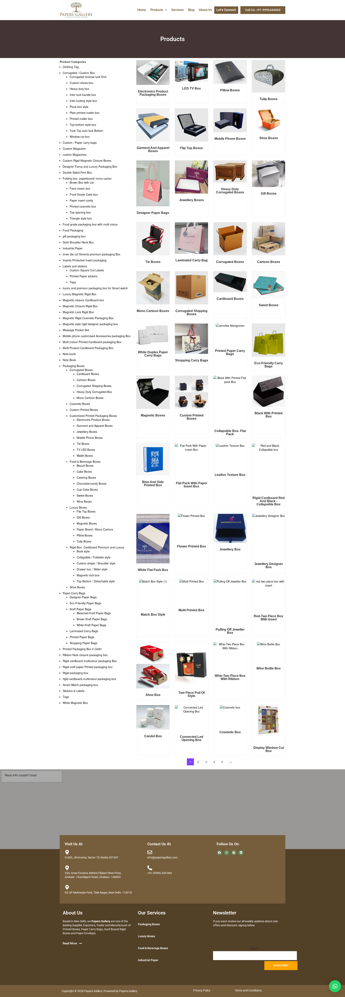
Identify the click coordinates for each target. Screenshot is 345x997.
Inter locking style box (83, 101)
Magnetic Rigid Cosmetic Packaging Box (88, 318)
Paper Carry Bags (74, 593)
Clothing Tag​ (71, 67)
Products (156, 10)
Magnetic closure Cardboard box (83, 300)
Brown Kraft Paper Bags (92, 619)
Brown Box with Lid (82, 182)
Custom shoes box (81, 83)
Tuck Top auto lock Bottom (86, 131)
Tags (73, 282)
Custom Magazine (74, 149)
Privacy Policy (201, 990)
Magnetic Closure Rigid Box (80, 306)
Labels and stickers (75, 266)
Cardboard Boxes (88, 374)
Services (177, 10)
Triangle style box (81, 218)
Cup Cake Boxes (87, 489)
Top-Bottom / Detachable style (96, 581)
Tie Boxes (83, 444)
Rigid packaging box (75, 673)
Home (141, 10)
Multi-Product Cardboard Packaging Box (88, 348)
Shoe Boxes (77, 587)
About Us (205, 10)
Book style (83, 551)
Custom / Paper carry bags (80, 143)
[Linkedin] (241, 852)
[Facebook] (219, 852)
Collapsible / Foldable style (93, 557)
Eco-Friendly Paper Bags (85, 603)
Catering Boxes (86, 477)
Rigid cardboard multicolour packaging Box (90, 661)
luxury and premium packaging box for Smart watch (95, 288)
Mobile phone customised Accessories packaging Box (96, 336)
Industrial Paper (73, 248)
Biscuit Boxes (85, 465)
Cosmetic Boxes (80, 404)
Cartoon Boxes (86, 380)
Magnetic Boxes (87, 523)
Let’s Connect (226, 10)
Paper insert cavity (81, 200)
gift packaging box (74, 236)
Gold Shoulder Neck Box (78, 242)
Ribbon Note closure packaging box (85, 655)
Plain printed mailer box (84, 113)
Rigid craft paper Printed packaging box (88, 667)
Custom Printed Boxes (84, 410)
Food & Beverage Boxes (85, 462)
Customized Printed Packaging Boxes (93, 416)
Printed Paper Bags (82, 637)
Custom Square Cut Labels (87, 270)
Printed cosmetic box (83, 206)
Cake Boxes (84, 471)
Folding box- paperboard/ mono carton (87, 178)
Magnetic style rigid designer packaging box (90, 324)
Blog (191, 10)
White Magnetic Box (75, 703)
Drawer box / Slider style (92, 569)
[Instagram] (226, 852)
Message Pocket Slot (76, 330)
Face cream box (80, 188)
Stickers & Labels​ (73, 691)
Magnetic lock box (88, 575)
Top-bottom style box (83, 125)
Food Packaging (73, 230)
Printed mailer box (81, 119)
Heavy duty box (79, 89)
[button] (158, 10)
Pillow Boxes (84, 535)
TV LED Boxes (86, 450)
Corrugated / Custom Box (79, 73)
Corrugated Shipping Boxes (94, 386)
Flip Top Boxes (86, 511)
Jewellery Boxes (87, 432)
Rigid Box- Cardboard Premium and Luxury (97, 547)
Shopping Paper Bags (83, 643)
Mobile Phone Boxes (90, 438)
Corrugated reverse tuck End (88, 77)
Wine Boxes (84, 501)
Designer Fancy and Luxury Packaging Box (90, 166)
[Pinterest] (234, 852)
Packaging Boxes (73, 366)
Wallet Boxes (85, 456)
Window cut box (80, 137)
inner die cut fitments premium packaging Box (91, 254)
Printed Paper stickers (83, 276)
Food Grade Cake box (84, 194)
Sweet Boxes (85, 495)
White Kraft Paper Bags (91, 625)
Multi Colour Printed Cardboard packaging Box (92, 342)
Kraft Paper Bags (80, 609)
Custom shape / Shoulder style (96, 563)
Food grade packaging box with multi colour (90, 224)
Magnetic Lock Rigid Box (78, 312)
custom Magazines (74, 154)
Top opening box (80, 212)
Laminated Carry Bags (84, 631)
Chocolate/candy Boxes (91, 483)
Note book (69, 354)
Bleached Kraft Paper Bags (94, 613)
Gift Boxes (83, 517)
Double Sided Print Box (77, 172)
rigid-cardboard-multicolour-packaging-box (89, 679)
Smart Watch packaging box (80, 685)
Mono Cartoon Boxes (90, 398)
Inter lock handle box (83, 95)
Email (255, 948)
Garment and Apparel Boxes (95, 426)
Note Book (69, 360)
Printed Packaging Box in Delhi (82, 649)
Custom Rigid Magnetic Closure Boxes (87, 160)
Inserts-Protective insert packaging (84, 260)
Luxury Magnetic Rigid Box (79, 294)
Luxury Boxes (78, 507)
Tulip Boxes (84, 541)
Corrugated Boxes (81, 370)
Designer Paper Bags (83, 597)
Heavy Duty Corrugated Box (94, 392)
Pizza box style (79, 107)
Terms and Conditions (248, 990)
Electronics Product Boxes (93, 420)
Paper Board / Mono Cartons (95, 529)
